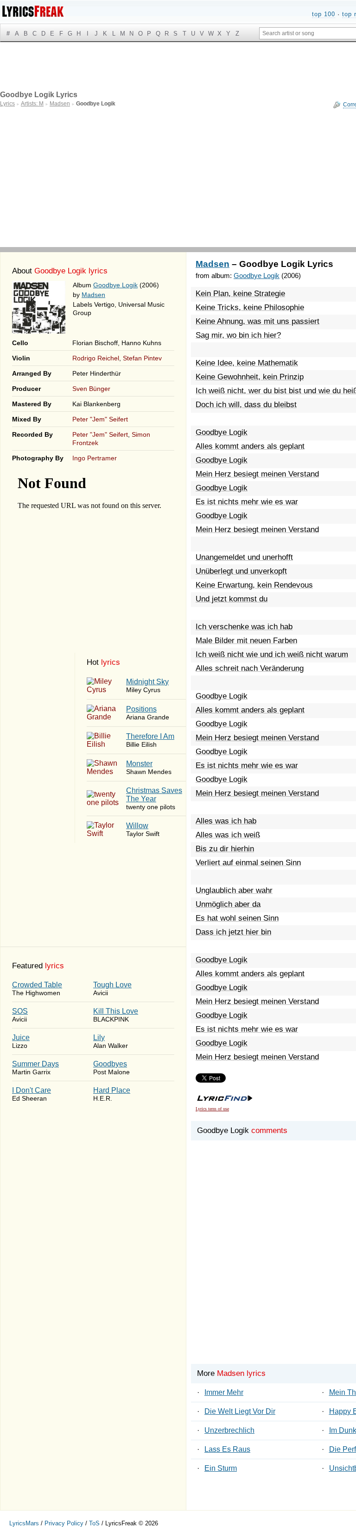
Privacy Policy (63, 1523)
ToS (94, 1523)
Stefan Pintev (142, 358)
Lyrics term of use (212, 1108)
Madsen (93, 294)
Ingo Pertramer (94, 458)
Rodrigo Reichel (95, 358)
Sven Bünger (91, 388)
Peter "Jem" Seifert (100, 419)
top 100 (323, 14)
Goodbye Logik (115, 285)
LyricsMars (24, 1523)
